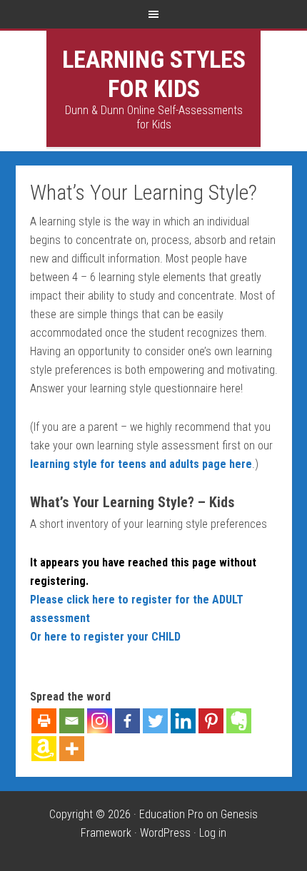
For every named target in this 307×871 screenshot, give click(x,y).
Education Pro (171, 814)
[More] (71, 748)
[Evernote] (238, 720)
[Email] (71, 720)
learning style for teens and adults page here (141, 464)
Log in (212, 833)
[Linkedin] (183, 720)
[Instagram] (99, 720)
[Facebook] (127, 720)
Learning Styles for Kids (154, 74)
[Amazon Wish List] (43, 748)
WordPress (165, 833)
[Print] (43, 720)
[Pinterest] (210, 720)
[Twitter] (155, 720)
